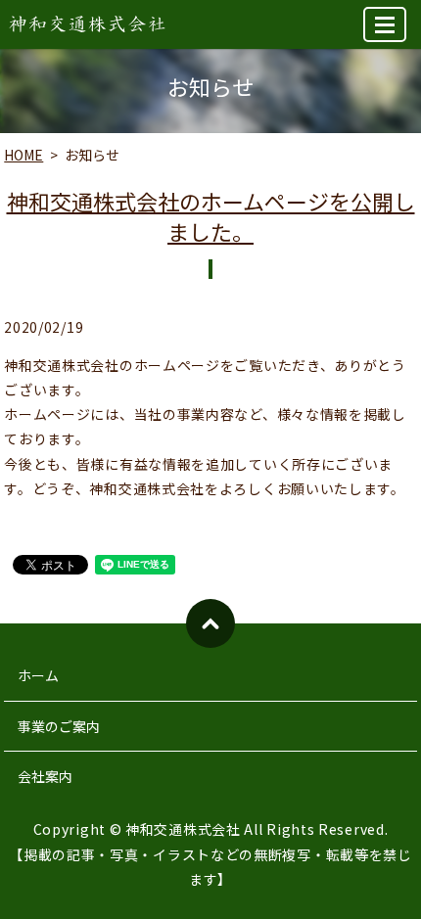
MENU (384, 24)
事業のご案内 (59, 726)
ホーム (38, 675)
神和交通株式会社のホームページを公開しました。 (211, 216)
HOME (23, 154)
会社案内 (45, 776)
